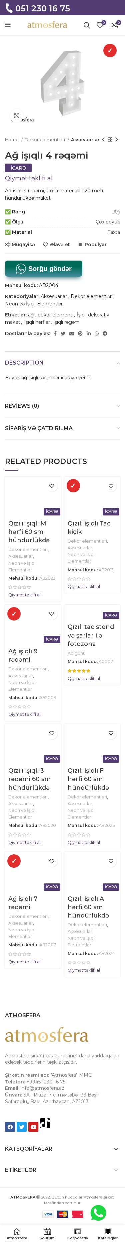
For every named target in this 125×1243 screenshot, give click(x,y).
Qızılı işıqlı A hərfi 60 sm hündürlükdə (88, 907)
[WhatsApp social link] (97, 333)
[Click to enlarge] (16, 115)
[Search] (86, 25)
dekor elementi (55, 315)
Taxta (114, 232)
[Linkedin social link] (89, 333)
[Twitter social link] (63, 333)
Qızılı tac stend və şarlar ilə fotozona (91, 635)
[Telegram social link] (105, 333)
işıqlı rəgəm (67, 322)
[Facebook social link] (55, 333)
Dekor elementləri (45, 139)
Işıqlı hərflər (37, 322)
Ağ (116, 212)
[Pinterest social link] (80, 333)
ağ (31, 315)
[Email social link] (71, 333)
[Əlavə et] (52, 486)
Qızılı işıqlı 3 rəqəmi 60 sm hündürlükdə (29, 779)
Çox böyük (108, 222)
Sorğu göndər (49, 268)
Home (12, 139)
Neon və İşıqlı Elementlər (34, 304)
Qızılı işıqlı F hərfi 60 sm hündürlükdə (88, 779)
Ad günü (77, 653)
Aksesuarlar (85, 139)
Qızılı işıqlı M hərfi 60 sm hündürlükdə (29, 532)
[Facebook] (10, 1127)
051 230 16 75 (42, 8)
